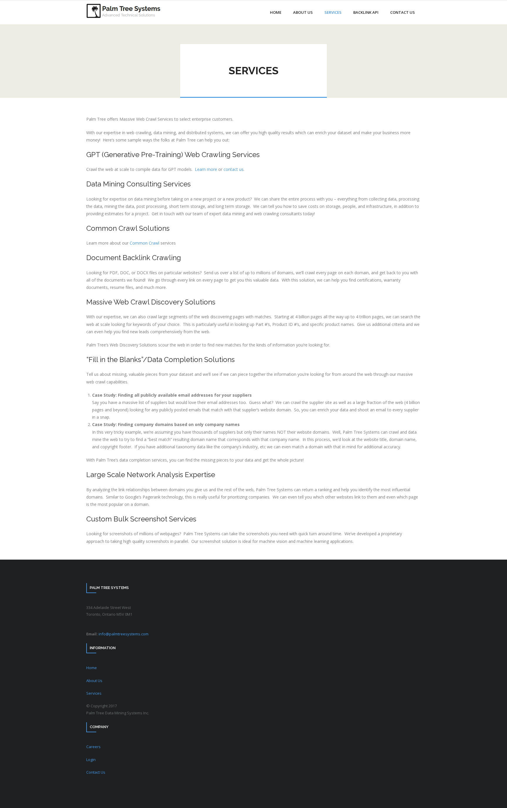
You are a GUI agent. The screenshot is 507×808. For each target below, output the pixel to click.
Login (91, 759)
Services (94, 693)
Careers (93, 746)
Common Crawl (144, 243)
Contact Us (95, 772)
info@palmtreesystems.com (123, 634)
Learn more (206, 169)
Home (91, 667)
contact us (234, 169)
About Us (94, 680)
